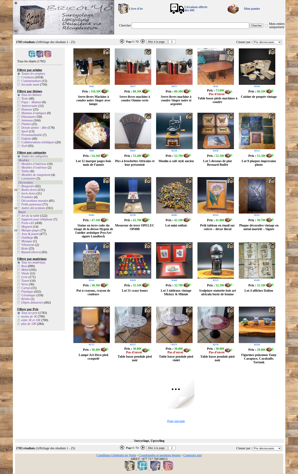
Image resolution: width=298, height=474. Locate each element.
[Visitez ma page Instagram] (47, 56)
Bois (24, 266)
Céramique (28, 295)
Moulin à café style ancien (176, 161)
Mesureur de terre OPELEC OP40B (134, 227)
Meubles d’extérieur (34, 167)
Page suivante (176, 421)
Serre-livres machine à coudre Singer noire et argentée (176, 100)
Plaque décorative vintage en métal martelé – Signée (259, 227)
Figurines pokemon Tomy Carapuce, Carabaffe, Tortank (259, 358)
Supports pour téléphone (37, 219)
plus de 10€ (28, 323)
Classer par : (244, 42)
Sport (24, 131)
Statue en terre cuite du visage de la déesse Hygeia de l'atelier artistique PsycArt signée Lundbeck (93, 231)
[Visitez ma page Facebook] (40, 56)
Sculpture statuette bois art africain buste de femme (217, 292)
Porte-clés (27, 223)
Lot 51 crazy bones (135, 290)
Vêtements (27, 245)
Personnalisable (31, 135)
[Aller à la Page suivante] (176, 407)
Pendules (27, 197)
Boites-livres (29, 189)
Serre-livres (28, 193)
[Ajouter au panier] (105, 92)
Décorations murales (34, 200)
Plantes (26, 124)
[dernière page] (122, 42)
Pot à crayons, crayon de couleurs (93, 292)
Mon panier (252, 8)
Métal (25, 269)
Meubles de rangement (35, 174)
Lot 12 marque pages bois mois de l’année (93, 162)
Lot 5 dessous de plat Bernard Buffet (217, 162)
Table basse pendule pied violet (176, 358)
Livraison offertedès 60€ (195, 8)
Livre (24, 277)
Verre (24, 284)
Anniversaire (29, 105)
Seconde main (30, 84)
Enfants (26, 138)
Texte (24, 98)
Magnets (26, 226)
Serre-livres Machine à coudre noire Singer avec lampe (93, 100)
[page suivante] (143, 42)
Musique (26, 241)
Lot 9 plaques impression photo (259, 162)
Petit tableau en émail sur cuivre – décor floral (217, 227)
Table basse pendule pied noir (135, 358)
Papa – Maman (31, 102)
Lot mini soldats (176, 225)
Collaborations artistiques (38, 142)
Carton (25, 288)
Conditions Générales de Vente (116, 455)
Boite (24, 248)
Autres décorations (33, 208)
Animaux (27, 120)
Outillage (27, 237)
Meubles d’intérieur (33, 164)
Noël (24, 146)
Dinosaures (28, 116)
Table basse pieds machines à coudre (217, 100)
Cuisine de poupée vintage (259, 96)
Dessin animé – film (34, 127)
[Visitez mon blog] (32, 56)
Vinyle (25, 273)
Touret (25, 280)
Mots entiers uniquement (277, 25)
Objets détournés (32, 302)
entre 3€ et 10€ (30, 320)
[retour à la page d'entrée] (63, 33)
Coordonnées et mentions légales (160, 455)
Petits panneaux (31, 204)
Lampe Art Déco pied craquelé (93, 356)
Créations (27, 77)
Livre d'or (136, 8)
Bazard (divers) (31, 252)
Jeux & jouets (30, 234)
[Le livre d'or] (130, 470)
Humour (26, 109)
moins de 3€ (29, 316)
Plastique (27, 291)
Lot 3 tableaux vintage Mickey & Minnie (176, 292)
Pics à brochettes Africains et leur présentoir (134, 162)
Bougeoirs (27, 186)
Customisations (31, 81)
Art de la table (30, 215)
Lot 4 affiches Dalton (258, 290)
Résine (25, 299)
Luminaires (28, 178)
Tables (25, 171)
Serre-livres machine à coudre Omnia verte (134, 98)
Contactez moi (192, 455)
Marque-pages (30, 230)
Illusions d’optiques (33, 113)
